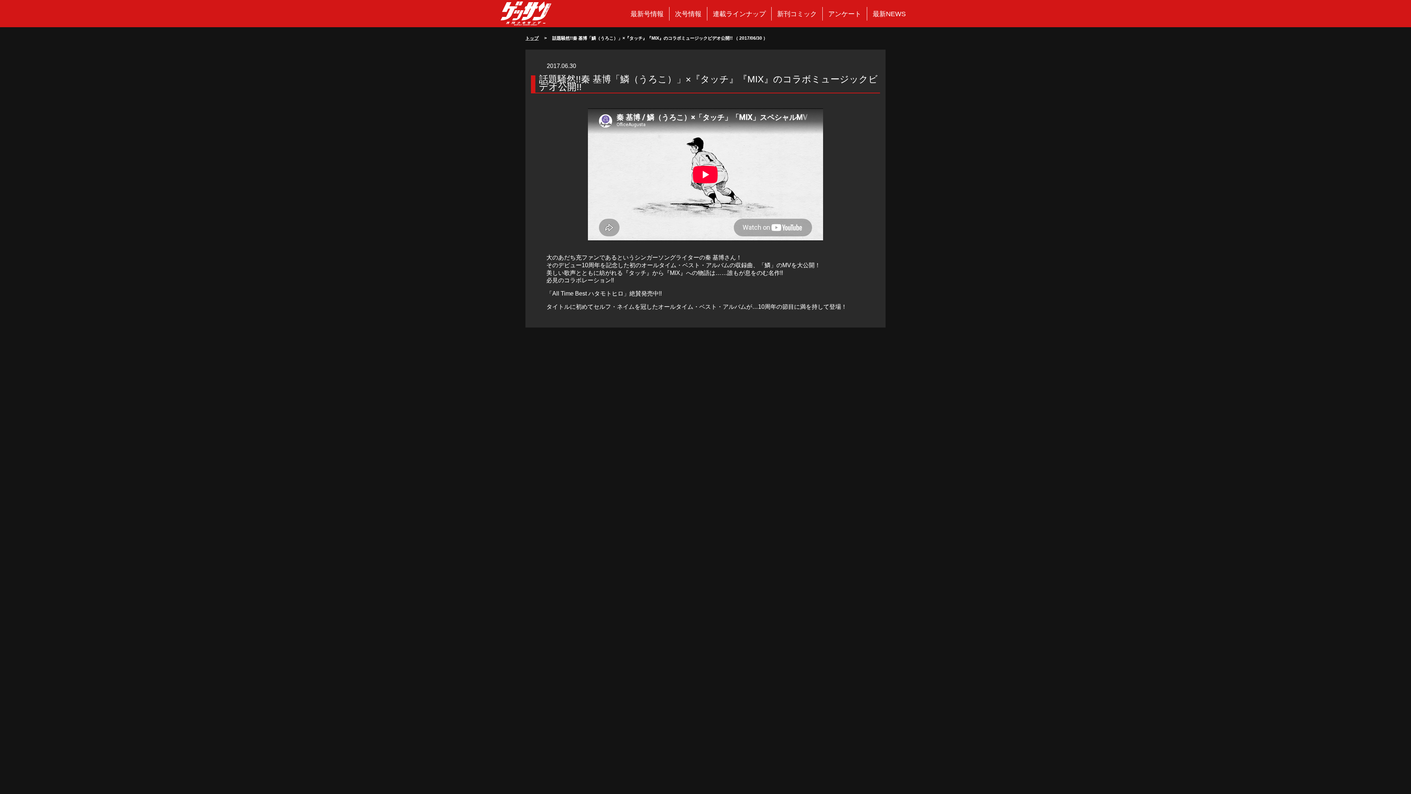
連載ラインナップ (739, 14)
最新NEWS (889, 14)
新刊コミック (797, 14)
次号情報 (688, 14)
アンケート (844, 14)
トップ (532, 38)
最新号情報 (647, 14)
